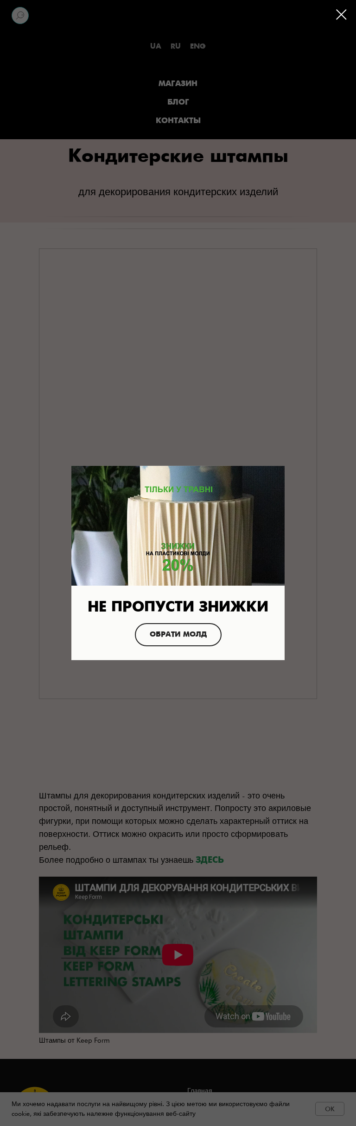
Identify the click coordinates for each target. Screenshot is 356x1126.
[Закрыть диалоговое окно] (341, 15)
